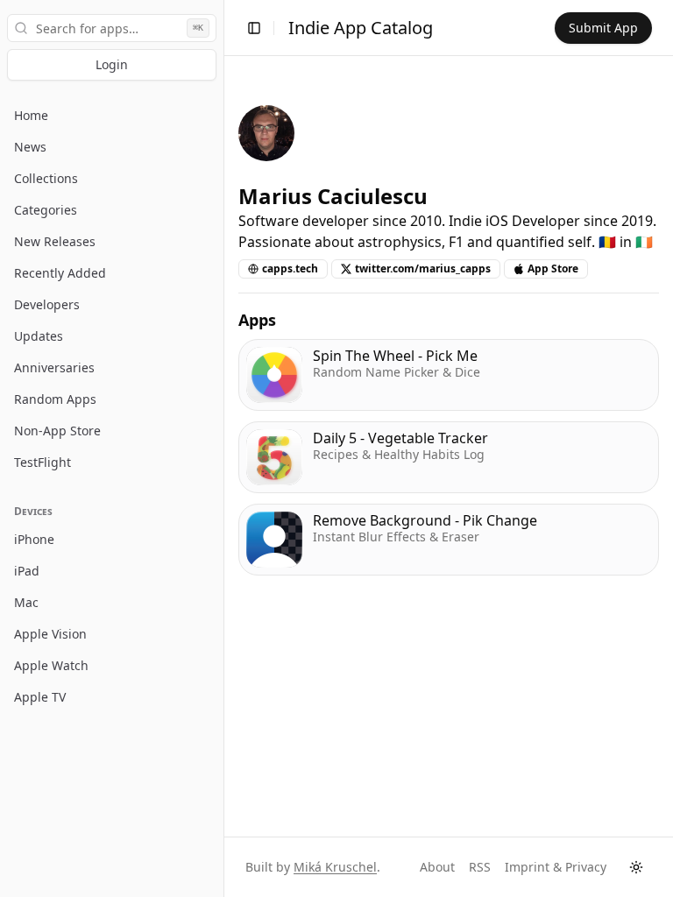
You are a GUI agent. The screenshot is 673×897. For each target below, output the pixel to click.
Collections (46, 178)
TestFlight (42, 462)
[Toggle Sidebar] (223, 448)
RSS (480, 866)
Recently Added (60, 273)
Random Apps (55, 399)
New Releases (55, 241)
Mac (26, 602)
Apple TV (40, 697)
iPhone (34, 539)
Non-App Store (57, 430)
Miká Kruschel (335, 866)
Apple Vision (50, 633)
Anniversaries (54, 367)
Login (112, 64)
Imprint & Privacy (555, 866)
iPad (26, 570)
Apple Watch (51, 665)
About (437, 866)
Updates (38, 336)
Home (31, 115)
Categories (45, 209)
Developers (47, 304)
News (30, 146)
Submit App (603, 27)
